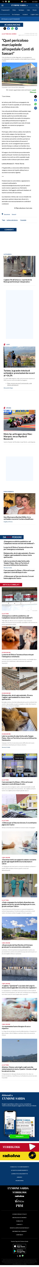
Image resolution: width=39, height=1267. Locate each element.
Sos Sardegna (16, 14)
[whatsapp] (9, 1)
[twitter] (3, 1)
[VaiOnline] (19, 1202)
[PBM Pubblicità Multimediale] (19, 1206)
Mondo (35, 10)
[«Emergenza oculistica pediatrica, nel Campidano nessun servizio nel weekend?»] (19, 599)
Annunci (19, 1177)
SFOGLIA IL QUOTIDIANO (10, 19)
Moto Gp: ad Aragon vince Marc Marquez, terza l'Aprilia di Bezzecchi (18, 436)
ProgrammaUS (5, 10)
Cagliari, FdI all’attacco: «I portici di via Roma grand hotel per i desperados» (18, 281)
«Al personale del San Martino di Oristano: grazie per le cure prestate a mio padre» (17, 946)
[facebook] (6, 1)
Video (14, 10)
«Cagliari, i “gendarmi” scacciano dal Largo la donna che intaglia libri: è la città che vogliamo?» (19, 987)
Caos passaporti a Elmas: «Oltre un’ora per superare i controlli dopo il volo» (19, 571)
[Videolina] (19, 1147)
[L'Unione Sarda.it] (19, 5)
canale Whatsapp (33, 91)
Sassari (14, 214)
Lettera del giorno (12, 220)
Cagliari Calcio (34, 14)
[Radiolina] (19, 1155)
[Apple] (19, 1246)
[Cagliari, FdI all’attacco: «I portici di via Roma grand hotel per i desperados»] (19, 266)
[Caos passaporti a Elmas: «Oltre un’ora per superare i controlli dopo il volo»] (19, 765)
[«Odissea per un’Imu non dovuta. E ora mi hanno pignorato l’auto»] (19, 806)
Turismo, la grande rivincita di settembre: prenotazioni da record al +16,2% (19, 373)
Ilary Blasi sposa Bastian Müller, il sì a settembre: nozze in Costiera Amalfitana (18, 518)
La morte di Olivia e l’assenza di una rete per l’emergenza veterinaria (18, 548)
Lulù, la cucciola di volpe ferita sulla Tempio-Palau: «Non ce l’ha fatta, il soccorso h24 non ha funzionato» (16, 563)
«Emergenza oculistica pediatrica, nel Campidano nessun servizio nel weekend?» (19, 542)
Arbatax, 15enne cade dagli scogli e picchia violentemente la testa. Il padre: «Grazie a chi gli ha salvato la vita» (19, 1069)
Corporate (19, 1234)
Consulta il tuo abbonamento (19, 1167)
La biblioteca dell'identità (19, 1173)
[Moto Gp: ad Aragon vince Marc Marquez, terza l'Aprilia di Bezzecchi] (19, 420)
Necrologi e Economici (19, 1217)
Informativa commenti (19, 1231)
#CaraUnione (12, 24)
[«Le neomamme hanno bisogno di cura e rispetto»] (19, 1009)
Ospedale (23, 220)
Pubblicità (19, 1221)
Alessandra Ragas (8, 388)
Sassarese (7, 214)
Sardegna (21, 10)
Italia (28, 10)
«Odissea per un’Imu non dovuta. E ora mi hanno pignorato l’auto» (19, 577)
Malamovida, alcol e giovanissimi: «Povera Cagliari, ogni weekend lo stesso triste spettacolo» (19, 555)
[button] (4, 28)
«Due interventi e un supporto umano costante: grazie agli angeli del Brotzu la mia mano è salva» (19, 862)
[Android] (19, 1251)
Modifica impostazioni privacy (19, 1228)
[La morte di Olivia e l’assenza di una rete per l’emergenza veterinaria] (19, 638)
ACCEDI (35, 1)
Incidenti (25, 14)
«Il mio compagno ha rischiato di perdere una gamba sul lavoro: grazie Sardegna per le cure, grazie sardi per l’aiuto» (18, 904)
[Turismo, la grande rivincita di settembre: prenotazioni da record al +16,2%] (19, 357)
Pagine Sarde (19, 1180)
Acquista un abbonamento (19, 1170)
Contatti (19, 1224)
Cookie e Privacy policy (19, 1214)
